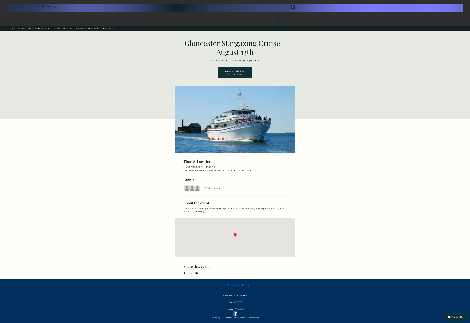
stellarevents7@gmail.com (235, 295)
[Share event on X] (190, 273)
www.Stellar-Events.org (234, 285)
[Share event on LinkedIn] (196, 273)
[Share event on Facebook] (184, 273)
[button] (293, 6)
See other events (235, 74)
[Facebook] (235, 313)
